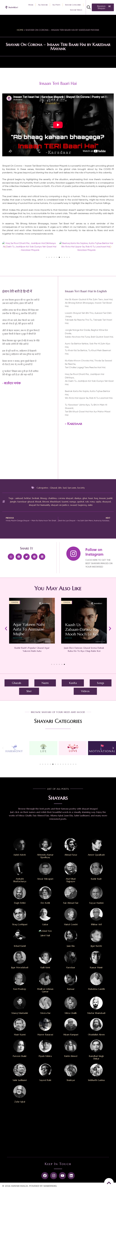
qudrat (80, 501)
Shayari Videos (76, 10)
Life (60, 487)
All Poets (56, 5)
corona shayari (65, 498)
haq (96, 498)
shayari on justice (60, 505)
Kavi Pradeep (19, 989)
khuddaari (55, 501)
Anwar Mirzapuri (45, 878)
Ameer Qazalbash (96, 854)
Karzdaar (74, 424)
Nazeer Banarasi (45, 1034)
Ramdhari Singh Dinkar (96, 1057)
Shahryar (71, 1080)
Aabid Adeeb (19, 854)
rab (87, 501)
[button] (88, 7)
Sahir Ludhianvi (20, 1080)
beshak (35, 498)
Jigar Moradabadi (19, 967)
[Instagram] (53, 1175)
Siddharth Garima (96, 1080)
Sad (64, 487)
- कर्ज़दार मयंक (11, 383)
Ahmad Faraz (71, 854)
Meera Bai (45, 1013)
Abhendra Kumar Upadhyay (45, 856)
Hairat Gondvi (71, 924)
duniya (77, 498)
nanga (72, 501)
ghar (84, 498)
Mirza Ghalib (71, 1013)
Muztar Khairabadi (96, 1013)
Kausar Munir (96, 967)
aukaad (19, 498)
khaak (38, 501)
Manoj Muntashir (19, 1013)
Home (30, 5)
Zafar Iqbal (19, 1101)
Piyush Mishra (45, 1056)
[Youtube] (62, 1175)
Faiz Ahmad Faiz (70, 903)
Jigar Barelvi (96, 946)
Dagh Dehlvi (19, 903)
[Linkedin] (71, 1175)
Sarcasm (72, 487)
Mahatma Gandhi (96, 989)
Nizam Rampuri (70, 1034)
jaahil (109, 498)
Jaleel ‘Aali (45, 935)
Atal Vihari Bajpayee (71, 880)
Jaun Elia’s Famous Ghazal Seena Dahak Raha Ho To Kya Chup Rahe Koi (84, 649)
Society (81, 487)
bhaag (43, 498)
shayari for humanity (39, 505)
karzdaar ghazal (26, 501)
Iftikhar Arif (96, 924)
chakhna (52, 498)
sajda (98, 501)
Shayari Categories (73, 5)
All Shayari (43, 5)
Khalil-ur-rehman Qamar (45, 990)
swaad (73, 505)
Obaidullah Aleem (96, 1034)
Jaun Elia (71, 946)
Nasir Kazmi (19, 1034)
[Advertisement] (89, 453)
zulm (90, 505)
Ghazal (53, 487)
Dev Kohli (45, 903)
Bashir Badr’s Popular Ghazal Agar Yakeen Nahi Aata (32, 649)
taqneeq (82, 505)
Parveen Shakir (20, 1056)
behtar (27, 498)
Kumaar (71, 989)
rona (92, 501)
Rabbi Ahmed (70, 1056)
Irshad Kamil (20, 946)
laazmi (65, 501)
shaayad (106, 501)
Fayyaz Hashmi (96, 903)
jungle (13, 501)
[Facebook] (44, 1175)
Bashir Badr (96, 878)
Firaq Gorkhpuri (19, 924)
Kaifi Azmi (45, 967)
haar (90, 498)
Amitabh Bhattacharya (19, 880)
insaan (102, 498)
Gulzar (45, 924)
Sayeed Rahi (45, 1080)
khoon (45, 501)
